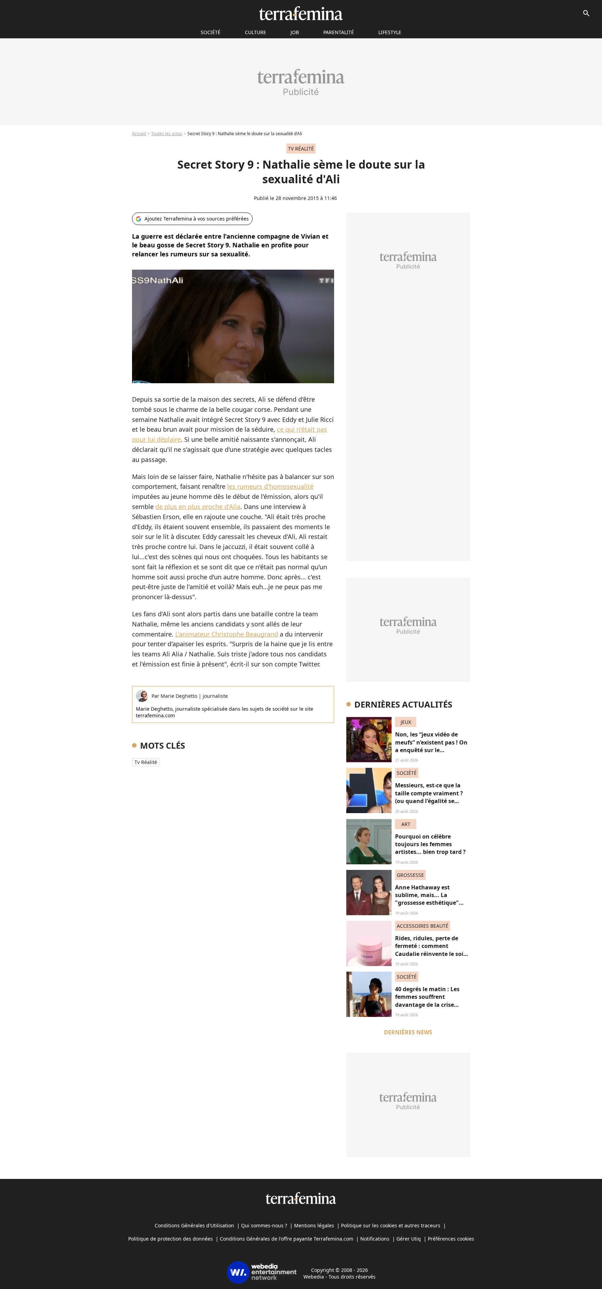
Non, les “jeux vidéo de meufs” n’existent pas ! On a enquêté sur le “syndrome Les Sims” (431, 746)
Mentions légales (314, 1225)
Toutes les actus (166, 134)
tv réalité (145, 762)
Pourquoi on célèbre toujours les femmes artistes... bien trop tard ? (430, 844)
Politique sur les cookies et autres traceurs (390, 1225)
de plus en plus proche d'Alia (197, 506)
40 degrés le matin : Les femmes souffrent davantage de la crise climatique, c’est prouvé (428, 1000)
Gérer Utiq (408, 1238)
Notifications (374, 1238)
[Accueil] (300, 13)
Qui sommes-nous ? (264, 1225)
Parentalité (338, 32)
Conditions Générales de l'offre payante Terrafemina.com (286, 1238)
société (211, 32)
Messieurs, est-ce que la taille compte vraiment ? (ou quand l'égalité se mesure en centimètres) (429, 796)
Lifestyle (389, 32)
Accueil (139, 134)
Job (295, 32)
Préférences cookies (451, 1238)
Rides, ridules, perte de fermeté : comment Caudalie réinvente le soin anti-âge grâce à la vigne (431, 949)
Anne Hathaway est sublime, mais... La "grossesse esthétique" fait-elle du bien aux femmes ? (427, 903)
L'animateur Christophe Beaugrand (226, 634)
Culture (255, 32)
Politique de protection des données (170, 1238)
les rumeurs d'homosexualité (270, 486)
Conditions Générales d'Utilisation (194, 1225)
